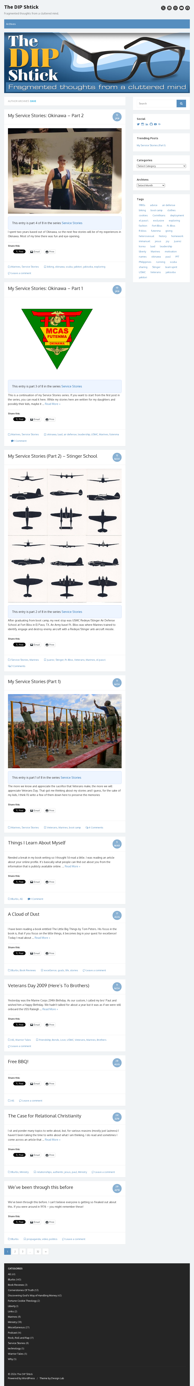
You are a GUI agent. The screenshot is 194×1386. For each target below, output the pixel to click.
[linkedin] (169, 8)
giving (168, 230)
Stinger (60, 659)
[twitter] (163, 8)
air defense (70, 434)
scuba (69, 266)
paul (74, 1171)
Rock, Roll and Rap (19, 1337)
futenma (114, 434)
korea (142, 246)
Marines (15, 266)
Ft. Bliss (69, 659)
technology (14, 1348)
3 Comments (18, 666)
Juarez (50, 659)
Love (63, 1039)
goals (61, 970)
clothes (171, 210)
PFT (177, 256)
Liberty (12, 1306)
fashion (143, 225)
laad (60, 434)
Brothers (101, 1039)
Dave (33, 101)
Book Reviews (28, 970)
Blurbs (15, 898)
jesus (67, 1171)
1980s (142, 205)
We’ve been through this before (40, 1187)
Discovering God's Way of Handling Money (32, 1295)
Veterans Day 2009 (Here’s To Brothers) (48, 985)
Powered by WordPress (21, 1378)
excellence (50, 970)
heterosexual (146, 236)
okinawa (60, 266)
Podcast (12, 1332)
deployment (177, 215)
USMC (94, 434)
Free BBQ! (18, 1061)
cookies (143, 215)
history (163, 236)
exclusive (158, 220)
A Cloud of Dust (23, 914)
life (67, 970)
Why (10, 1359)
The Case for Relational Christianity (44, 1116)
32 (38, 1251)
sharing (143, 267)
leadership (84, 434)
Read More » (52, 403)
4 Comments (95, 827)
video (45, 1239)
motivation (171, 251)
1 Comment (20, 440)
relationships (44, 1171)
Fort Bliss (157, 225)
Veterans (79, 659)
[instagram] (175, 8)
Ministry (24, 1171)
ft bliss (142, 230)
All (21, 898)
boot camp (75, 827)
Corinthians (159, 215)
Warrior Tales (23, 1039)
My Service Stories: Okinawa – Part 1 (45, 288)
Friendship (45, 1039)
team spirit (171, 267)
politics (53, 1239)
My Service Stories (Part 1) (34, 681)
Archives (11, 23)
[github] (187, 8)
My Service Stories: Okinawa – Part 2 (46, 115)
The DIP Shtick (21, 7)
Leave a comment (21, 273)
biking (50, 266)
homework (177, 236)
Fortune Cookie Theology (22, 1300)
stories (74, 970)
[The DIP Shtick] (97, 62)
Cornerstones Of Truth (21, 1290)
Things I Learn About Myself (37, 843)
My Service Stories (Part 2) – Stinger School (52, 456)
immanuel (144, 241)
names (143, 256)
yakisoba (88, 266)
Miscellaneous (16, 1327)
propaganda (34, 1239)
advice (153, 205)
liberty (142, 251)
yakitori (78, 266)
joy (167, 241)
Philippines (145, 261)
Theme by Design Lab (52, 1378)
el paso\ (101, 659)
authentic (58, 1171)
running (160, 261)
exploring (99, 266)
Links (11, 1311)
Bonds (55, 1039)
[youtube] (181, 8)
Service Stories (72, 223)
